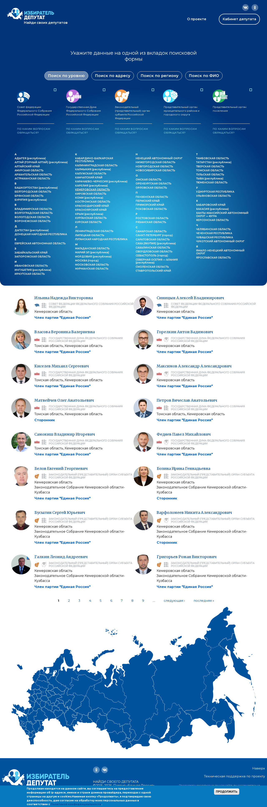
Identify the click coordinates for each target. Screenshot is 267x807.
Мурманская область (91, 268)
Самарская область (151, 231)
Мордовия (93, 256)
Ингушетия (33, 269)
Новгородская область (154, 166)
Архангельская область (33, 174)
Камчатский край (88, 177)
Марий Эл (92, 252)
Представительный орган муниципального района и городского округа (181, 119)
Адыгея (30, 158)
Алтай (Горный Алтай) (41, 162)
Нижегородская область (155, 162)
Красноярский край (91, 209)
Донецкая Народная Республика (41, 234)
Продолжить (226, 791)
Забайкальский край (31, 252)
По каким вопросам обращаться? (33, 130)
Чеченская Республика (214, 233)
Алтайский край (27, 166)
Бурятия (31, 199)
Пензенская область (152, 196)
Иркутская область (30, 273)
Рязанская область (151, 222)
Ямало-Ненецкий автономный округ (220, 252)
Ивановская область (31, 265)
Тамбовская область (212, 158)
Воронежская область (33, 221)
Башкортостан (36, 187)
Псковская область (151, 209)
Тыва (209, 178)
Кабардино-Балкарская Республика (94, 160)
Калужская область (90, 173)
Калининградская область (96, 165)
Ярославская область (213, 257)
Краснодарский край (92, 205)
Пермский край (148, 200)
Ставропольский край (153, 270)
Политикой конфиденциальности (76, 804)
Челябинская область (213, 229)
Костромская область (92, 201)
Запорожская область (33, 256)
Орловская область (151, 187)
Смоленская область (152, 266)
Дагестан (32, 230)
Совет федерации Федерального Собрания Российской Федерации (34, 119)
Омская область (148, 179)
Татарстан (214, 162)
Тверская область (210, 166)
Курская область (88, 222)
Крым (89, 214)
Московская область (92, 264)
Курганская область (91, 217)
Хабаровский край (210, 204)
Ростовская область (152, 218)
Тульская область (210, 174)
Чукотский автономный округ (220, 241)
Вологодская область (32, 217)
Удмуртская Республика (215, 191)
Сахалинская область (153, 247)
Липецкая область (89, 235)
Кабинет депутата (239, 19)
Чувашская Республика (214, 237)
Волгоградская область (34, 212)
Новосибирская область (155, 170)
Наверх (258, 768)
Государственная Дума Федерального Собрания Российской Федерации (83, 119)
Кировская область (90, 193)
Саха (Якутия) (156, 243)
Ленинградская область (94, 231)
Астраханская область (32, 178)
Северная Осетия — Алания (157, 261)
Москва (87, 260)
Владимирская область (33, 209)
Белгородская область (33, 191)
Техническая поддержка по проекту (234, 776)
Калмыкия (93, 169)
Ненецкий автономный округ (159, 158)
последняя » (204, 601)
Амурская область (29, 170)
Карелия (91, 185)
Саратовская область (153, 239)
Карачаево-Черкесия (101, 181)
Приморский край (150, 204)
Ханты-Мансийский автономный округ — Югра (222, 214)
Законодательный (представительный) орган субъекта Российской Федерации (132, 119)
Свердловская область (154, 251)
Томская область (209, 170)
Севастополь (152, 255)
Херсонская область (212, 220)
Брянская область (29, 195)
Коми (89, 197)
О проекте (196, 19)
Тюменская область (212, 182)
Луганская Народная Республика (101, 239)
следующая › (174, 601)
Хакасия (212, 209)
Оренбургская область (153, 183)
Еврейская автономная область (40, 243)
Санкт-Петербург (154, 235)
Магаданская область (92, 248)
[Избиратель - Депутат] (30, 14)
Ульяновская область (213, 195)
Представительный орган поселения (229, 119)
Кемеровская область (92, 189)
